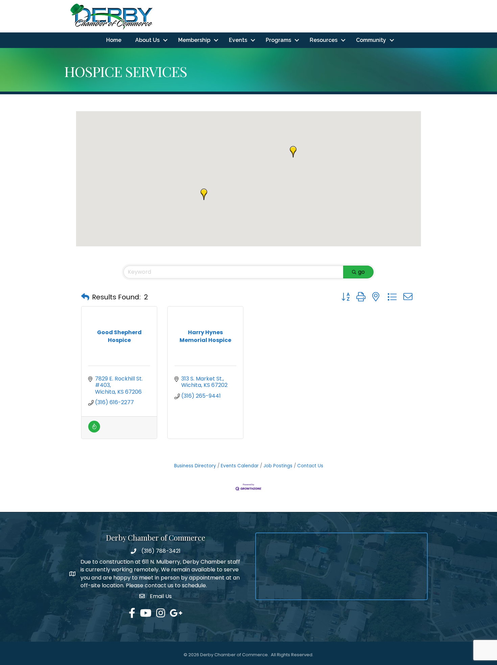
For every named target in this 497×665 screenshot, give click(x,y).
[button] (203, 194)
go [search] (361, 272)
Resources (323, 40)
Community (371, 40)
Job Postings (277, 466)
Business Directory (195, 466)
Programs (278, 40)
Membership (194, 40)
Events (238, 40)
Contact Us (310, 466)
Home (113, 40)
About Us (147, 40)
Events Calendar (240, 466)
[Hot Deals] (94, 431)
